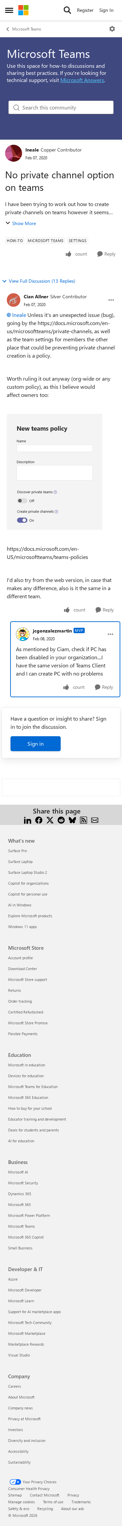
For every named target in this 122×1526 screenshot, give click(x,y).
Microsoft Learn (21, 1300)
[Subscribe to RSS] (83, 819)
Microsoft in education (26, 1064)
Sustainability (19, 1462)
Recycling (45, 1508)
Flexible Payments (23, 1033)
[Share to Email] (94, 819)
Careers (14, 1386)
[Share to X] (50, 819)
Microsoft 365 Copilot (26, 1237)
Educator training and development (37, 1119)
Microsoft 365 (19, 1204)
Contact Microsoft (44, 1495)
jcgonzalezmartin (52, 630)
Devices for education (26, 1075)
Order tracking (20, 1001)
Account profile (20, 957)
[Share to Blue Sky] (72, 819)
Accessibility (18, 1451)
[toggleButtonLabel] (112, 29)
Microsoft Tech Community (30, 1322)
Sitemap (15, 1495)
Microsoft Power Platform (29, 1215)
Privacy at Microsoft (24, 1418)
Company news (20, 1407)
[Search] (67, 10)
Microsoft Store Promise (28, 1022)
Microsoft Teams (26, 29)
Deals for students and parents (33, 1129)
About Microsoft (21, 1397)
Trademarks (81, 1501)
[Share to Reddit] (61, 819)
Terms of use (53, 1501)
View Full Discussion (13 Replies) (42, 281)
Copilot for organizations (28, 883)
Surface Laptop (20, 861)
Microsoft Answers (82, 79)
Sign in (35, 743)
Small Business (20, 1247)
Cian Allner (36, 296)
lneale (32, 149)
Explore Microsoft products (30, 915)
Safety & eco (18, 1508)
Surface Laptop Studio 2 (27, 872)
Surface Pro (17, 850)
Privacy (73, 1495)
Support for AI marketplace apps (34, 1311)
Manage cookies (21, 1501)
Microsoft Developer (25, 1289)
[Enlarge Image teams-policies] (54, 472)
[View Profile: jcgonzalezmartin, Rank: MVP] (22, 634)
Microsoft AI (18, 1171)
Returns (14, 990)
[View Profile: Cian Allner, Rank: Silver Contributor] (13, 300)
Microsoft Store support (27, 979)
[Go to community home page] (23, 10)
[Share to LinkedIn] (27, 819)
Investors (15, 1429)
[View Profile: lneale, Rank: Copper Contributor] (13, 153)
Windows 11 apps (22, 926)
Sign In (106, 10)
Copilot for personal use (27, 894)
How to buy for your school (30, 1108)
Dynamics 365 (19, 1193)
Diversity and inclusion (26, 1440)
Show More (24, 223)
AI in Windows (20, 904)
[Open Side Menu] (9, 10)
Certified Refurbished (25, 1012)
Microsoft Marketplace (26, 1333)
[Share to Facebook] (38, 819)
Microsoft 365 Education (28, 1097)
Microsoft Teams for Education (33, 1086)
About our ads (72, 1508)
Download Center (22, 968)
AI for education (21, 1140)
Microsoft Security (23, 1182)
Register (85, 10)
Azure (13, 1279)
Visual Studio (19, 1355)
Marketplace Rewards (26, 1344)
